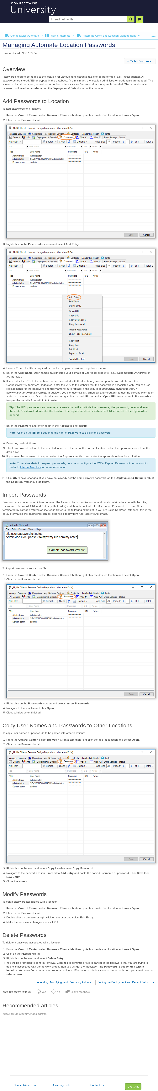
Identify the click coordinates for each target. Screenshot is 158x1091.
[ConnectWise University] (33, 7)
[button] (130, 19)
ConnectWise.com (25, 1085)
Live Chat (133, 1086)
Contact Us (97, 1085)
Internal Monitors (30, 467)
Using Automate (60, 35)
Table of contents (140, 61)
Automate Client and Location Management (109, 35)
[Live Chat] (139, 19)
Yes (44, 991)
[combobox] (88, 19)
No (58, 991)
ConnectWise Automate (25, 35)
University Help (61, 1085)
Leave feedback (80, 991)
